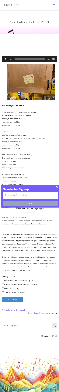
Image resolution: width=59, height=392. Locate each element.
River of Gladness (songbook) (41, 313)
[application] (29, 59)
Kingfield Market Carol (14, 310)
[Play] (5, 59)
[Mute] (53, 59)
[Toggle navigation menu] (54, 5)
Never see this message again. (30, 208)
